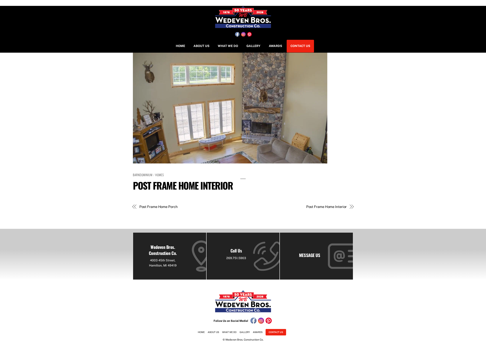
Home (180, 46)
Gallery (253, 46)
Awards (275, 46)
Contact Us (300, 46)
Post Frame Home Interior (183, 185)
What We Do (228, 46)
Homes (159, 175)
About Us (201, 46)
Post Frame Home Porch (158, 207)
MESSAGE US (309, 255)
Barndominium (142, 175)
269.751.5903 (236, 258)
